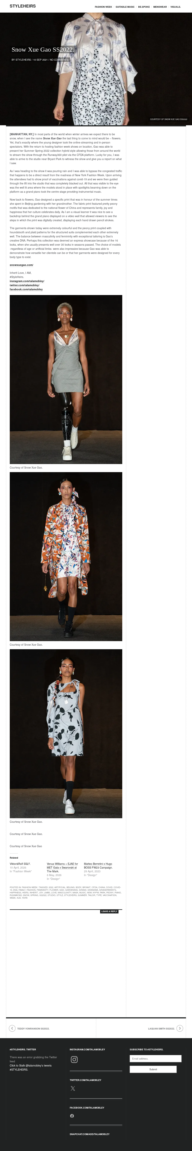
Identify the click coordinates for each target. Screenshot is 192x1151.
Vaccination (109, 895)
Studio (52, 895)
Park (102, 892)
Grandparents (107, 889)
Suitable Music (125, 6)
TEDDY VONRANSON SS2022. (33, 1028)
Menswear (160, 6)
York (25, 897)
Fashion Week (103, 6)
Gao (61, 889)
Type (99, 895)
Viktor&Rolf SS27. (20, 864)
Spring (34, 895)
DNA (15, 889)
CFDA (94, 887)
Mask (75, 892)
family (22, 889)
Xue (19, 897)
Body (78, 887)
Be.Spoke (144, 6)
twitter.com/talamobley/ (24, 285)
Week (13, 897)
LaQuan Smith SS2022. (161, 1028)
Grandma (93, 889)
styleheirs (23, 59)
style (60, 895)
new (89, 892)
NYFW (96, 892)
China (101, 887)
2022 (51, 887)
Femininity (42, 889)
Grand (82, 889)
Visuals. (175, 6)
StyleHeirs (23, 6)
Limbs (47, 892)
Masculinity (64, 892)
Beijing (71, 887)
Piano (118, 892)
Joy (41, 892)
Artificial (59, 887)
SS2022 (42, 895)
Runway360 (16, 895)
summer (82, 895)
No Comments (59, 59)
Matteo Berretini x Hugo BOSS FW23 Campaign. (98, 865)
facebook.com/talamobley (26, 289)
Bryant (86, 887)
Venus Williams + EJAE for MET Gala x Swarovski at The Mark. (62, 867)
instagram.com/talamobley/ (27, 281)
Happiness (15, 892)
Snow (26, 895)
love (54, 892)
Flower (54, 889)
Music (82, 892)
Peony (109, 892)
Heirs (25, 892)
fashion (31, 889)
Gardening (71, 889)
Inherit (34, 892)
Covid (109, 887)
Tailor (91, 895)
